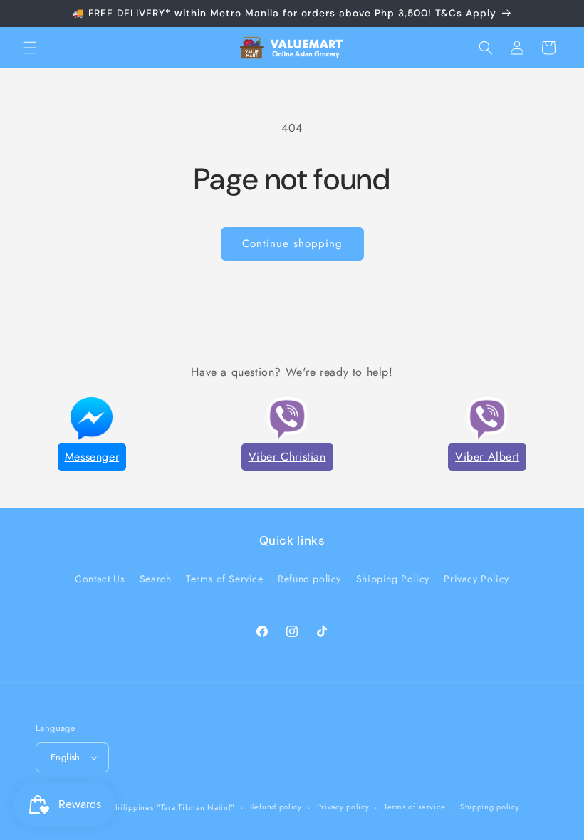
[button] (30, 47)
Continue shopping (292, 243)
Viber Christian (287, 456)
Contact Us (100, 579)
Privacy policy (343, 806)
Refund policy (309, 579)
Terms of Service (225, 579)
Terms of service (414, 806)
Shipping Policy (392, 579)
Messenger (92, 456)
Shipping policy (490, 806)
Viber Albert (487, 456)
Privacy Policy (476, 579)
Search (156, 579)
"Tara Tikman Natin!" (196, 807)
